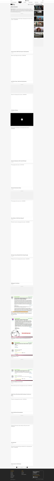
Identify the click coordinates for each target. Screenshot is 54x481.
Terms (36, 479)
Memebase (12, 474)
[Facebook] (29, 4)
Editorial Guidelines (24, 474)
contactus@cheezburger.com (36, 475)
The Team (23, 472)
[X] (32, 4)
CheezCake (12, 477)
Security (40, 479)
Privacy (38, 479)
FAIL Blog (12, 473)
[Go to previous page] (16, 467)
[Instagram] (28, 4)
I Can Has (12, 472)
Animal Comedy (12, 475)
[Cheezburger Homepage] (27, 0)
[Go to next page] (27, 467)
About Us (23, 473)
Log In (42, 0)
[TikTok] (31, 4)
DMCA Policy (42, 479)
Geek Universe (12, 476)
